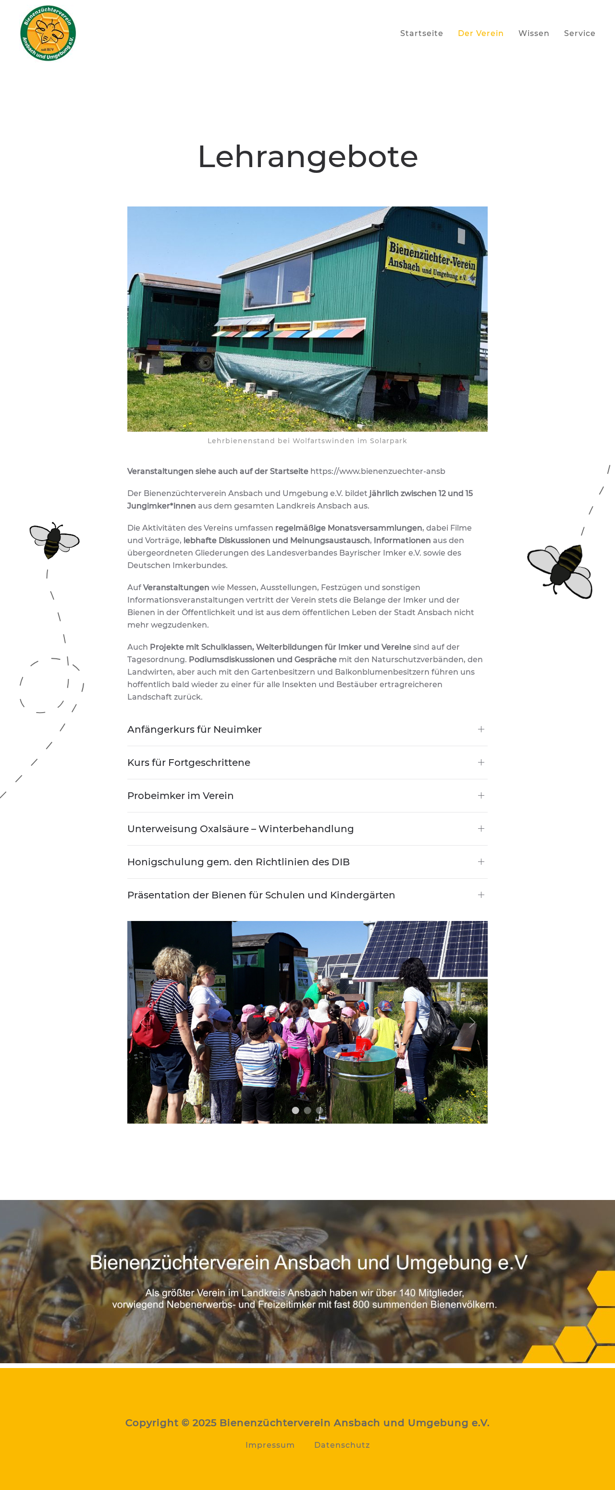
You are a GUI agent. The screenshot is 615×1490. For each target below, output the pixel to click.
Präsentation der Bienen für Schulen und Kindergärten (261, 895)
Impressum (270, 1445)
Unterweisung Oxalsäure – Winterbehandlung (240, 829)
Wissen (534, 33)
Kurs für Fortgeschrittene (188, 762)
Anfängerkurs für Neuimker (194, 729)
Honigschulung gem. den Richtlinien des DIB (238, 862)
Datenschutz (342, 1445)
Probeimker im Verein (180, 795)
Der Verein (481, 33)
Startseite (421, 33)
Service (580, 33)
